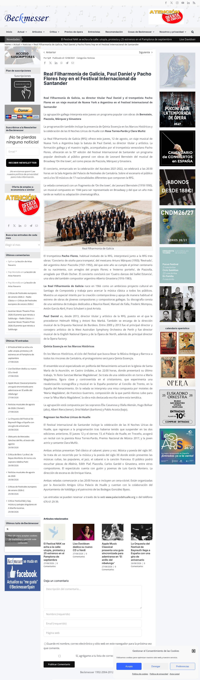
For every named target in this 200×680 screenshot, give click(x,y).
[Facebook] (9, 225)
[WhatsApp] (25, 225)
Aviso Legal (175, 674)
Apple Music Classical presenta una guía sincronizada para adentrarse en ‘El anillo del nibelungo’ (112, 553)
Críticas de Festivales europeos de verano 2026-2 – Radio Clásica (22, 297)
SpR (49, 57)
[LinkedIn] (20, 225)
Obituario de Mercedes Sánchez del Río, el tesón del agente (21, 440)
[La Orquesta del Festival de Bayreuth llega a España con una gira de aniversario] (141, 525)
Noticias (91, 57)
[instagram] (177, 3)
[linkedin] (188, 3)
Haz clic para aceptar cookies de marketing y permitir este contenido (22, 539)
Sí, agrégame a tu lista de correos (95, 656)
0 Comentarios (51, 565)
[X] (14, 225)
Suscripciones (22, 76)
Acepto (129, 666)
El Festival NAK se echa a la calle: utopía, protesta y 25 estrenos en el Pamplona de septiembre (89, 39)
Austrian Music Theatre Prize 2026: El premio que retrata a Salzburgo (21, 326)
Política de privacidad (159, 674)
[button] (193, 651)
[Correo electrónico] (36, 225)
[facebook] (166, 3)
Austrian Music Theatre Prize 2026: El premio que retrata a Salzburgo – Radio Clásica (21, 315)
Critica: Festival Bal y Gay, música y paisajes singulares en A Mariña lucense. (22, 504)
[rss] (194, 3)
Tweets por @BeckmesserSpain (21, 539)
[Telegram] (31, 225)
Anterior (51, 52)
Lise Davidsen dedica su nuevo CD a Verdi (82, 547)
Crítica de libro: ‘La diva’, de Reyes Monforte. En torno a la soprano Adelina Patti (22, 458)
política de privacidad (26, 174)
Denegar (155, 666)
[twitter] (171, 3)
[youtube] (183, 3)
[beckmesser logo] (27, 11)
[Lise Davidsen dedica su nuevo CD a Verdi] (83, 525)
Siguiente (144, 52)
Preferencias (182, 666)
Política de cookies (140, 674)
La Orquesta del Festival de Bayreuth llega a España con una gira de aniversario (21, 422)
